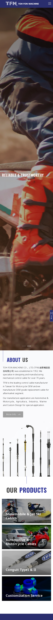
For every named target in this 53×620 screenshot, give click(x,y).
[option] (26, 175)
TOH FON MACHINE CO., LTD (22, 4)
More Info (11, 414)
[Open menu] (49, 3)
